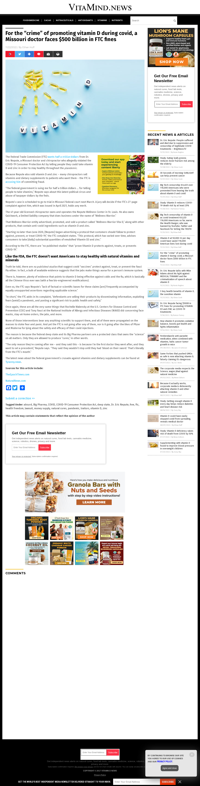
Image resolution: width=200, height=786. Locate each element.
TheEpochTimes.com (17, 374)
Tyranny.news (13, 361)
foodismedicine (31, 20)
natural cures (59, 408)
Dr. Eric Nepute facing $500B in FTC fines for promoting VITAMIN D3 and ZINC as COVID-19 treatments (176, 307)
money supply (42, 408)
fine (132, 404)
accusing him (13, 181)
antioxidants (85, 20)
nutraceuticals (64, 20)
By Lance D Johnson (179, 348)
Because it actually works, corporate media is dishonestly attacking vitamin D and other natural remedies (175, 387)
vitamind (102, 20)
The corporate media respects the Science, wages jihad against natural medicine (177, 371)
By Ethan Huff (176, 197)
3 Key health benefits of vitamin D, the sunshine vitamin (177, 292)
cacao (47, 20)
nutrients (117, 20)
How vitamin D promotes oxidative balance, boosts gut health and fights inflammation (177, 324)
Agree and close (169, 768)
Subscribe (168, 781)
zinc (105, 408)
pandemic (73, 408)
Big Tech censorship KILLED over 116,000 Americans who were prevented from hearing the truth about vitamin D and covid (177, 189)
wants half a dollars (63, 156)
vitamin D (95, 408)
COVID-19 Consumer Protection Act (76, 404)
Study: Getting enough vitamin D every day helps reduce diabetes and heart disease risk (176, 404)
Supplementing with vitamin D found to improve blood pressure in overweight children (177, 446)
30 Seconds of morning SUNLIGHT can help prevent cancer (177, 174)
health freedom (14, 408)
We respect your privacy (84, 767)
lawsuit (29, 408)
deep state (103, 404)
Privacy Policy (100, 775)
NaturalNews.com (15, 380)
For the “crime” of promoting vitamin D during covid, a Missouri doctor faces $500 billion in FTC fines (176, 257)
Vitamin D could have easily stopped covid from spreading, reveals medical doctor (175, 419)
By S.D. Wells (177, 363)
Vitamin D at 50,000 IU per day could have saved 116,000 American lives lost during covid (176, 241)
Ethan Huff (28, 47)
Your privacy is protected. (21, 456)
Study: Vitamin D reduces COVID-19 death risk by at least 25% (176, 204)
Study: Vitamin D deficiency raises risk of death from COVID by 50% (176, 432)
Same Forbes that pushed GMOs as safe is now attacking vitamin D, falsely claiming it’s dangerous (177, 356)
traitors (85, 408)
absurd (28, 404)
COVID (51, 404)
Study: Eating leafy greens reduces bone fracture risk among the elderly (177, 161)
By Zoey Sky (176, 410)
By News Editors (178, 378)
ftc (137, 404)
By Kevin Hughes (177, 152)
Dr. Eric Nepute (120, 404)
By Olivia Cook (177, 167)
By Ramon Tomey (177, 209)
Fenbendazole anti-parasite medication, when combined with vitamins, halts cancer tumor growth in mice (176, 340)
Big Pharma (40, 404)
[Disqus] (75, 617)
